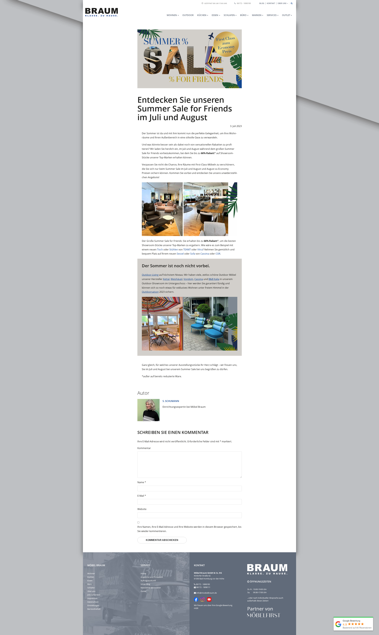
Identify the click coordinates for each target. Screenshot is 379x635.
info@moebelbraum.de (206, 592)
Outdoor (188, 15)
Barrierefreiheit (94, 609)
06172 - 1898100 (244, 3)
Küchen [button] (201, 15)
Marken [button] (256, 15)
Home (143, 573)
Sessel (180, 253)
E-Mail (141, 495)
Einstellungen (93, 605)
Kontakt (271, 3)
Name (141, 482)
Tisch (160, 249)
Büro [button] (243, 15)
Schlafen (91, 587)
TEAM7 (187, 249)
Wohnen (91, 573)
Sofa (192, 253)
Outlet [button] (286, 15)
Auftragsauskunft (148, 580)
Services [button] (272, 15)
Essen (89, 580)
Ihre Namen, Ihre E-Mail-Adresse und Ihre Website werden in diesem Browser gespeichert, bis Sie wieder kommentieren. (189, 529)
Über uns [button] (282, 3)
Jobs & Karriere (93, 594)
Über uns (91, 591)
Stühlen (173, 249)
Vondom (188, 279)
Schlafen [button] (229, 15)
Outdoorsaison (150, 291)
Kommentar (144, 448)
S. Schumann (171, 401)
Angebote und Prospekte (152, 577)
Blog (261, 3)
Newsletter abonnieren (151, 587)
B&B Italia (214, 279)
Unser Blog (145, 584)
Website (141, 509)
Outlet (143, 591)
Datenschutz (92, 602)
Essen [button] (215, 15)
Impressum (92, 598)
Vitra (200, 249)
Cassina (204, 253)
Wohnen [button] (172, 15)
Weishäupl (176, 279)
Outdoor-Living (150, 274)
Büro (89, 584)
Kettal (166, 279)
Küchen (90, 577)
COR (218, 253)
